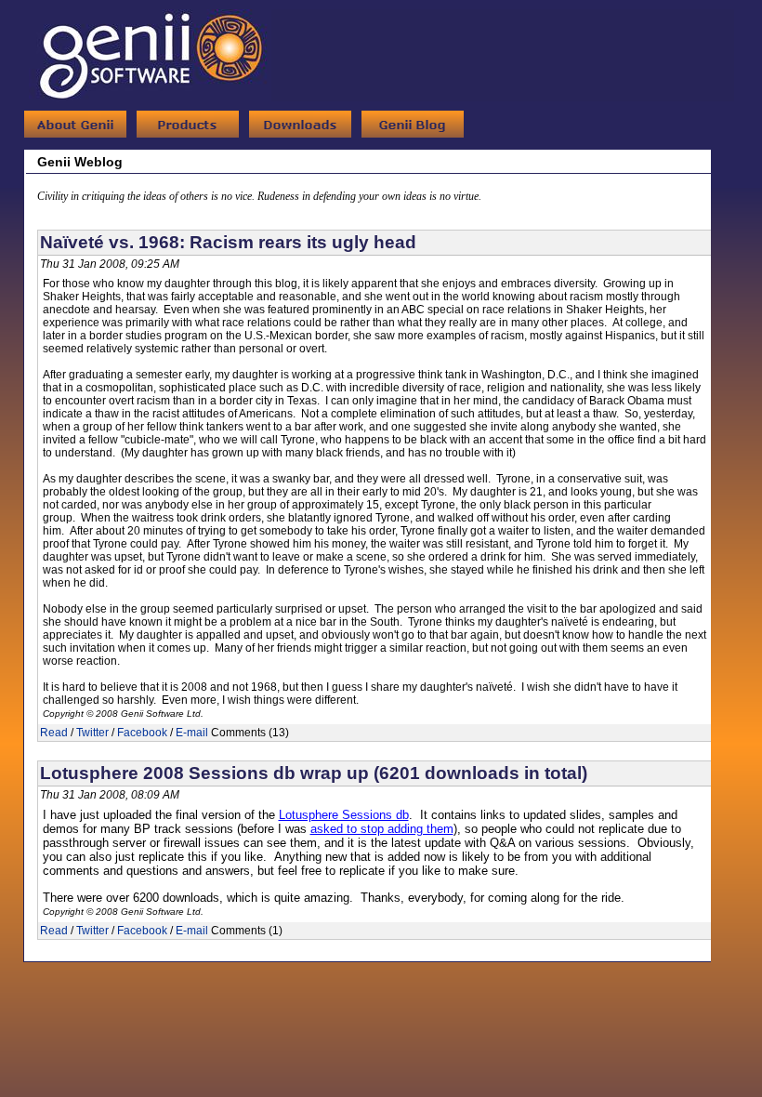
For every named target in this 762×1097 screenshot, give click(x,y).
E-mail (192, 732)
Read (54, 732)
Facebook (142, 732)
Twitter (92, 732)
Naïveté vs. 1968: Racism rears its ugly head (228, 242)
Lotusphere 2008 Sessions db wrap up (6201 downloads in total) (313, 773)
